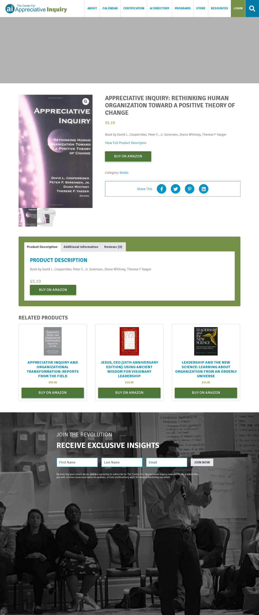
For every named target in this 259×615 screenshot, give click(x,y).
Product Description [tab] (42, 247)
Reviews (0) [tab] (113, 247)
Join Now (202, 462)
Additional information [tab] (81, 247)
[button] (85, 101)
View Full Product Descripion (125, 143)
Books (124, 172)
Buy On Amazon (128, 156)
